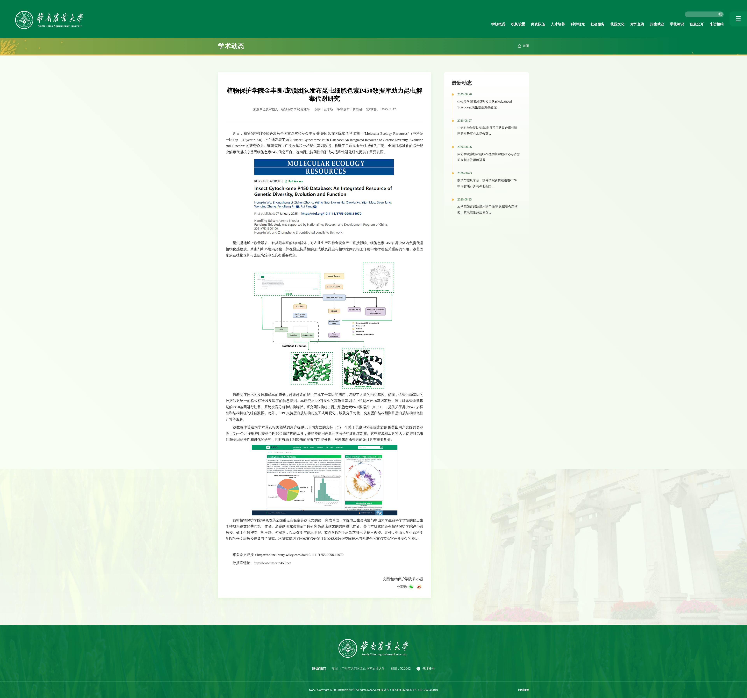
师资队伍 (538, 24)
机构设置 (518, 24)
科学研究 (578, 24)
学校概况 (498, 24)
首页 (526, 45)
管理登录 (428, 668)
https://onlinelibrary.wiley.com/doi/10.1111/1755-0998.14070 (300, 555)
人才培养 (558, 24)
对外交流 (637, 24)
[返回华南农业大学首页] (49, 12)
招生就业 (657, 24)
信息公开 (697, 24)
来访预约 (717, 24)
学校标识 (677, 24)
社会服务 (598, 24)
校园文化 (617, 24)
